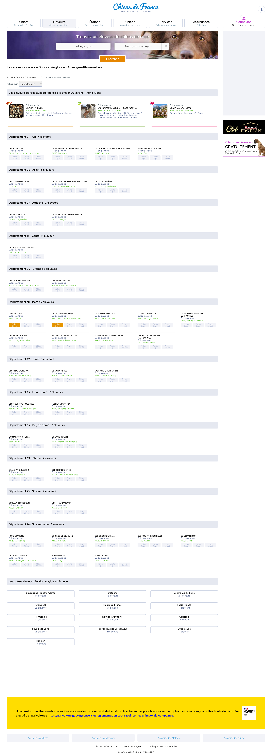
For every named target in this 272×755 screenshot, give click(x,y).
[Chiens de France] (136, 9)
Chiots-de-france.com (106, 746)
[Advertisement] (112, 673)
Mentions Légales (133, 746)
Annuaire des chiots (38, 737)
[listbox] (165, 46)
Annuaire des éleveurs (103, 737)
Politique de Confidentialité (163, 746)
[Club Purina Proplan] (244, 127)
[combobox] (83, 46)
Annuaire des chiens (234, 737)
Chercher (112, 59)
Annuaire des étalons (169, 737)
